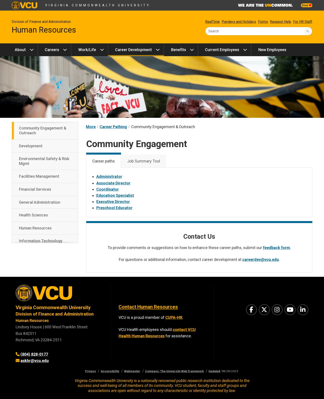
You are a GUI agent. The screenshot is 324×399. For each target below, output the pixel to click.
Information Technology (40, 240)
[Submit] (308, 31)
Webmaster (132, 371)
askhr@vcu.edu (34, 360)
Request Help (280, 22)
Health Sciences (33, 215)
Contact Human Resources (148, 307)
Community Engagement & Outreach (42, 130)
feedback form (276, 247)
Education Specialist (115, 195)
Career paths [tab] (103, 161)
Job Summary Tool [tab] (143, 161)
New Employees (272, 49)
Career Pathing (113, 126)
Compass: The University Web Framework (174, 371)
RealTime (212, 22)
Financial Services (35, 189)
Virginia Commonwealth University (97, 5)
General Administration (39, 202)
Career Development (133, 49)
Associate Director (113, 183)
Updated (214, 371)
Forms (263, 22)
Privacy (90, 371)
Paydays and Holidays (239, 22)
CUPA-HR (173, 317)
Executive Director (113, 201)
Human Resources (44, 30)
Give (305, 5)
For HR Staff (302, 22)
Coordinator (107, 189)
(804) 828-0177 (34, 354)
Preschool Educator (114, 207)
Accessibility (110, 371)
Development (31, 146)
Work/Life (87, 49)
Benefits (178, 49)
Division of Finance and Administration (41, 22)
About (20, 49)
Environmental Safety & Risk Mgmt (44, 161)
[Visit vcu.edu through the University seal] (59, 294)
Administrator (109, 176)
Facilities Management (39, 176)
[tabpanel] (199, 192)
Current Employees (222, 49)
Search (213, 31)
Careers (52, 49)
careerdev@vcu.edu (260, 259)
